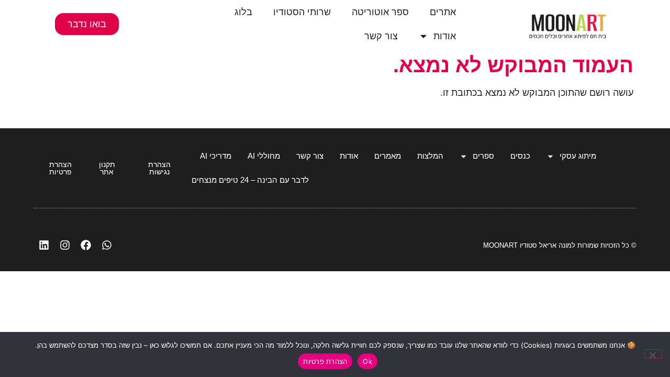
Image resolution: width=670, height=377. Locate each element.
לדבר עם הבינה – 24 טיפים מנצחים (250, 179)
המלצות (430, 155)
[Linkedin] (44, 245)
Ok (367, 361)
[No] (653, 354)
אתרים (443, 12)
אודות (444, 36)
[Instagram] (64, 245)
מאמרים (387, 155)
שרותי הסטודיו (302, 12)
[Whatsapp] (106, 245)
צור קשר (381, 36)
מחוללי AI (264, 155)
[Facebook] (85, 245)
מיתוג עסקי (578, 155)
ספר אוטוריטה (380, 12)
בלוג (243, 12)
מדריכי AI (215, 155)
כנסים (520, 155)
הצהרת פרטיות (325, 361)
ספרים (483, 155)
